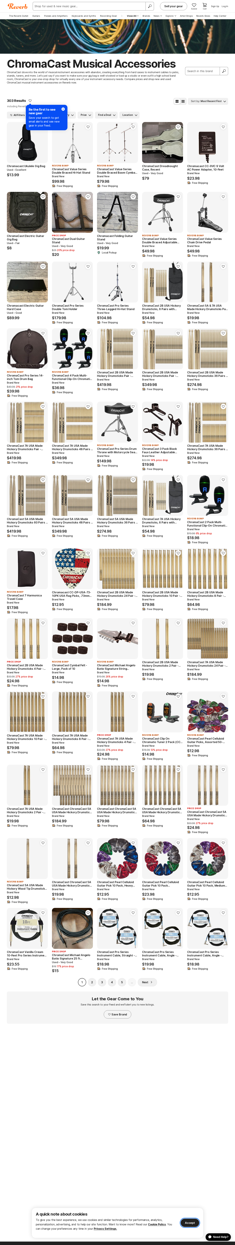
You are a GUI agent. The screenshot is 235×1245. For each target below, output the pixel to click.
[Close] (63, 109)
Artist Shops (186, 15)
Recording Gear (108, 15)
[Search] (150, 6)
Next (145, 982)
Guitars (36, 15)
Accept (190, 1223)
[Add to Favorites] (30, 100)
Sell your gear (173, 6)
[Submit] (224, 71)
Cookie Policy (157, 1224)
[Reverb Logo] (18, 6)
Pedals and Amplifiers (56, 15)
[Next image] (43, 142)
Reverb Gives (203, 15)
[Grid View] (177, 101)
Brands (146, 15)
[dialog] (117, 1223)
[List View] (183, 101)
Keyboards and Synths (84, 15)
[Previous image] (11, 142)
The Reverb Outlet (18, 15)
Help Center (220, 15)
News (156, 15)
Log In (225, 6)
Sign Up (215, 6)
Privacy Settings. (105, 1228)
